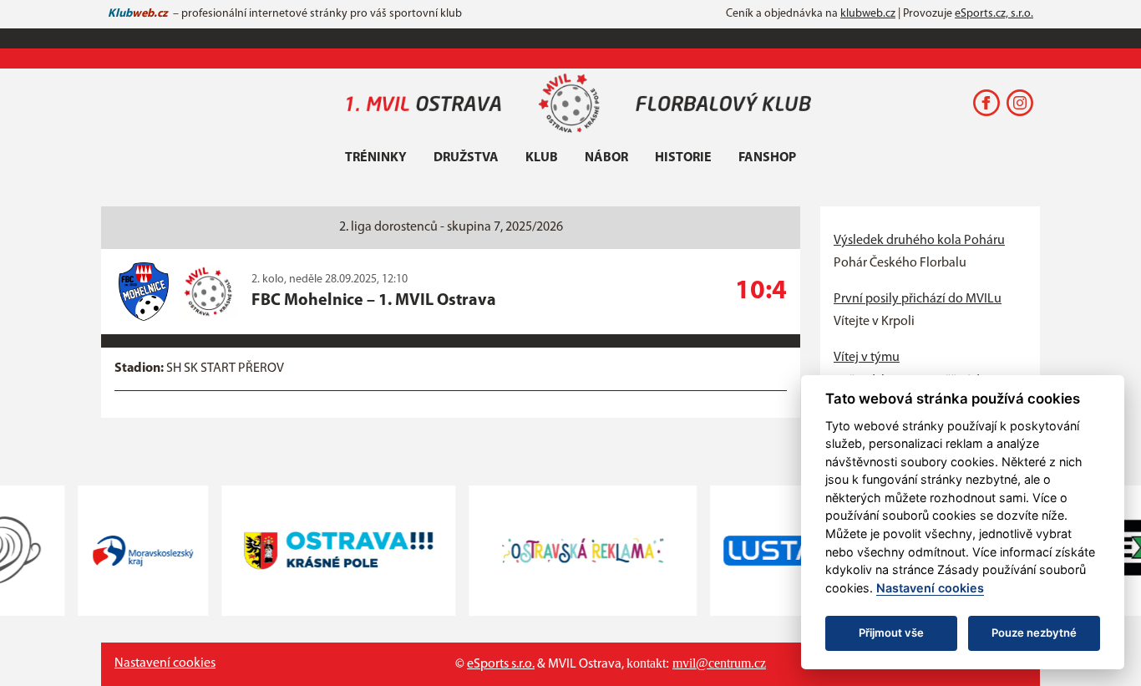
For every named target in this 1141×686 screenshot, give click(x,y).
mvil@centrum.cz (719, 663)
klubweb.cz (867, 14)
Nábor (606, 158)
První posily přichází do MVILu (918, 299)
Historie (683, 158)
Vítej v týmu (867, 357)
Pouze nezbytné (1034, 632)
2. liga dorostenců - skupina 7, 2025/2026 (451, 227)
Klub (541, 158)
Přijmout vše (891, 632)
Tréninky (376, 158)
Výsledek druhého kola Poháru (919, 240)
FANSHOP (767, 158)
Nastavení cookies (165, 663)
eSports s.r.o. (501, 664)
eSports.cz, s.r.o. (994, 14)
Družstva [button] (466, 158)
